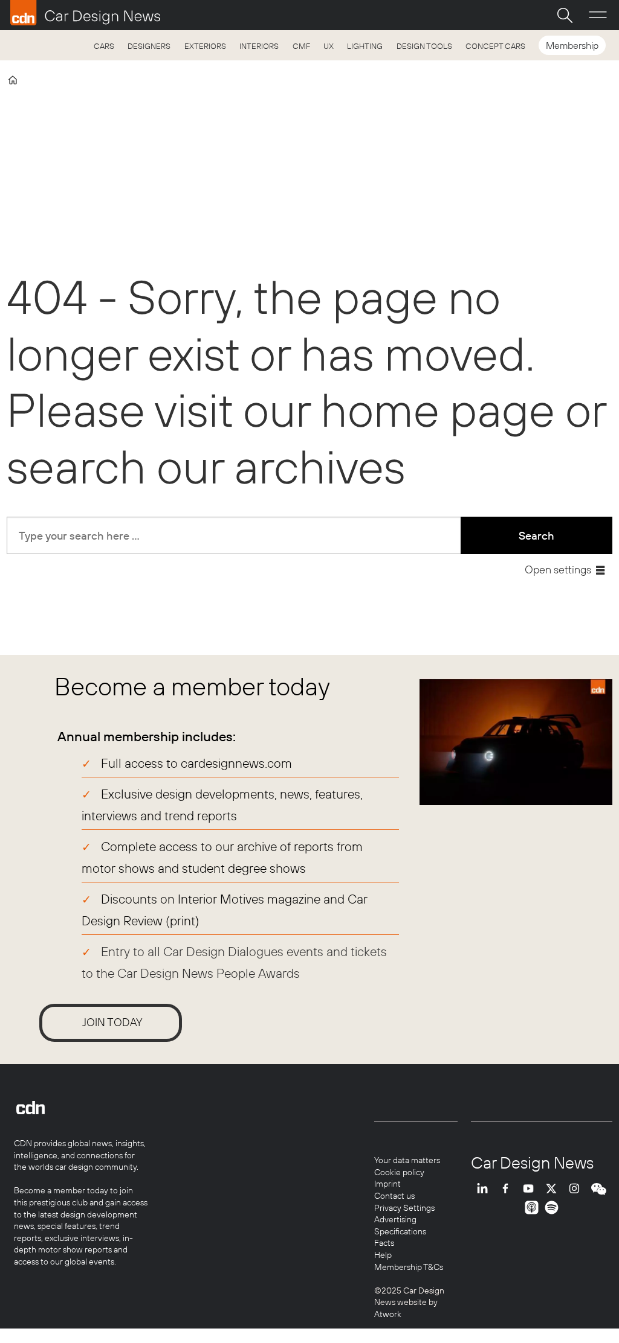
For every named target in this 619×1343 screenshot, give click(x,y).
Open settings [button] (558, 569)
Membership (572, 45)
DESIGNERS (149, 46)
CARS (104, 46)
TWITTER (554, 1188)
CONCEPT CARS (495, 46)
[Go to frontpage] (85, 12)
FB (508, 1188)
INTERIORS (259, 46)
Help (383, 1254)
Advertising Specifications (400, 1225)
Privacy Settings (404, 1207)
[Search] (565, 15)
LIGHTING (365, 46)
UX (328, 46)
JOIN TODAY (112, 1022)
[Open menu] (598, 15)
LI (485, 1188)
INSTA (577, 1188)
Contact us (394, 1195)
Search (536, 536)
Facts (384, 1242)
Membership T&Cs (408, 1267)
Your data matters (407, 1160)
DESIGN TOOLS (424, 46)
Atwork (387, 1314)
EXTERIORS (205, 46)
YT (531, 1188)
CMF (301, 46)
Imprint (387, 1183)
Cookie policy (399, 1172)
